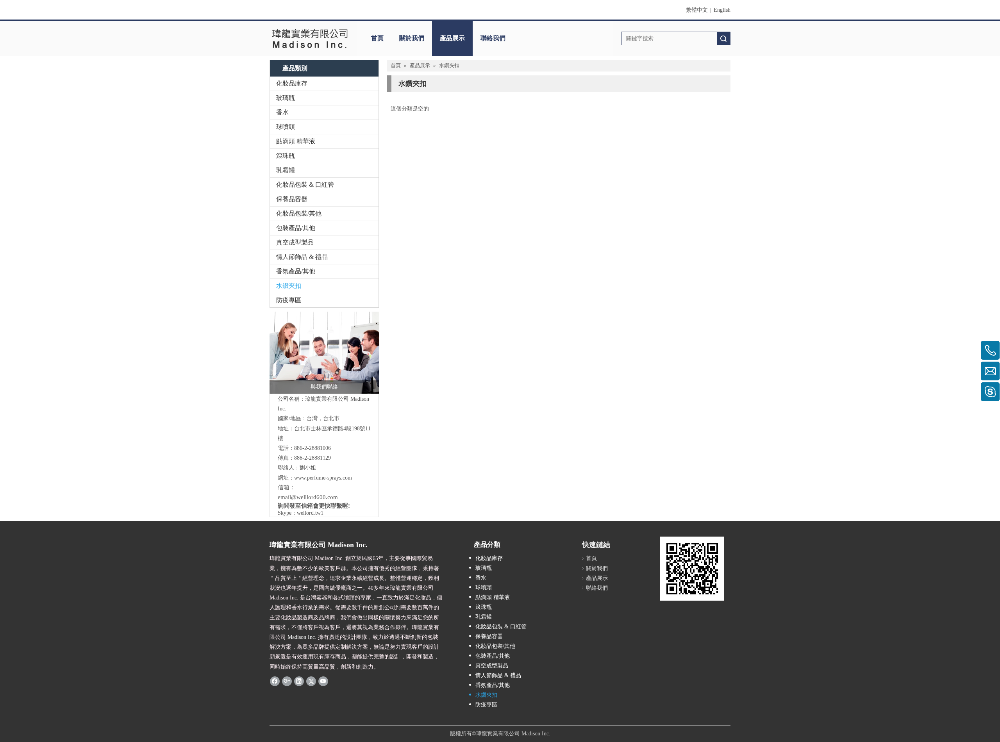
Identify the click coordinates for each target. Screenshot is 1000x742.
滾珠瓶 (285, 155)
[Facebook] (275, 681)
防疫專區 (288, 300)
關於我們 (411, 38)
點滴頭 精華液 (295, 141)
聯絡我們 (492, 38)
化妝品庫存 (291, 83)
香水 (282, 112)
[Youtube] (323, 681)
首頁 (377, 38)
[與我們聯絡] (324, 353)
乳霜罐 (285, 170)
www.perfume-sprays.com (323, 478)
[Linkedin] (299, 681)
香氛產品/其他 (295, 271)
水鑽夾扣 (288, 285)
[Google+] (287, 681)
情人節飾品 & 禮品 (302, 256)
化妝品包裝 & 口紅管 (305, 184)
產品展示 (452, 38)
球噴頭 (285, 126)
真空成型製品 (295, 242)
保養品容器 (291, 199)
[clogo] (310, 38)
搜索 (723, 38)
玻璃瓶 (285, 98)
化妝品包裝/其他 (298, 213)
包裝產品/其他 (295, 228)
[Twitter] (311, 681)
